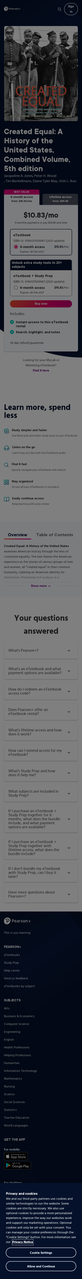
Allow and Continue (41, 1266)
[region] (41, 1231)
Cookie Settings (41, 1253)
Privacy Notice (22, 1242)
